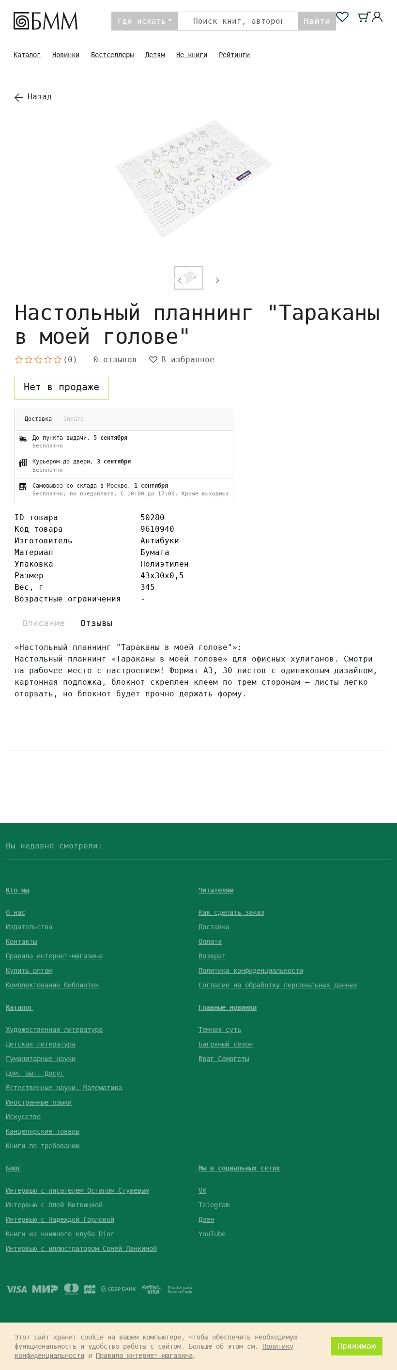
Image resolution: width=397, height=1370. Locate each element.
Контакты (21, 941)
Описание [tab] (43, 623)
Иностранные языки (39, 1102)
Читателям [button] (215, 890)
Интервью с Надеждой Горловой (60, 1219)
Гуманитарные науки (41, 1058)
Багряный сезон (225, 1044)
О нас (15, 912)
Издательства (29, 927)
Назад (37, 96)
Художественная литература (54, 1029)
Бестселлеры (112, 55)
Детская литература (41, 1044)
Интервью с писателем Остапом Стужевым (77, 1190)
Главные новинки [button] (227, 1007)
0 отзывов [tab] (115, 359)
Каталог (27, 55)
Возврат (212, 956)
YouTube (212, 1234)
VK (202, 1190)
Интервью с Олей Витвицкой (54, 1205)
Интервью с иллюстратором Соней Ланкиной (81, 1248)
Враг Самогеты (223, 1058)
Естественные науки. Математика (64, 1088)
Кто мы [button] (17, 890)
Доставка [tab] (38, 419)
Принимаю (356, 1346)
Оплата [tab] (73, 419)
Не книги (191, 55)
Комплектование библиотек (52, 985)
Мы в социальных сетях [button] (239, 1168)
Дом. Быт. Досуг (35, 1073)
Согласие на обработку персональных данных (277, 985)
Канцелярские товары (42, 1131)
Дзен (206, 1219)
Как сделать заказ (231, 912)
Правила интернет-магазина (54, 956)
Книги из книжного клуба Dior (60, 1234)
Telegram (213, 1205)
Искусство (23, 1117)
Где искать (142, 21)
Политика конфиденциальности (250, 970)
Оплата (210, 941)
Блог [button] (13, 1168)
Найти (317, 21)
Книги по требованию (42, 1146)
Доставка (213, 927)
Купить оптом (29, 970)
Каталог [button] (19, 1007)
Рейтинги (234, 55)
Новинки (65, 55)
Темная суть (219, 1029)
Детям (155, 55)
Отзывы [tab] (96, 623)
